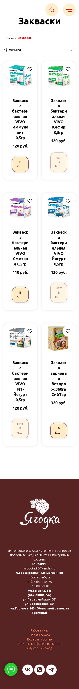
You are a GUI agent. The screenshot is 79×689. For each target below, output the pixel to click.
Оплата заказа (39, 635)
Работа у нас (39, 630)
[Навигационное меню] (69, 10)
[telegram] (51, 670)
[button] (51, 9)
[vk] (27, 670)
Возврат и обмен (39, 639)
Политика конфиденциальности (39, 644)
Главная (9, 37)
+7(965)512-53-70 (39, 581)
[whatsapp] (39, 670)
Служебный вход (39, 648)
